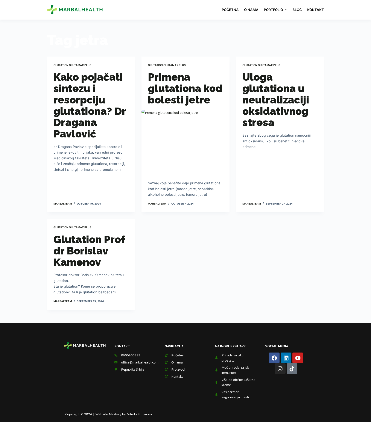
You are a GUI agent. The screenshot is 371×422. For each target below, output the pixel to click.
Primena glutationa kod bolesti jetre (185, 88)
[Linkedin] (286, 358)
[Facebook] (274, 358)
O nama (251, 10)
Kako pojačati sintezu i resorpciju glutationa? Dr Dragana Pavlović (89, 105)
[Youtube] (297, 358)
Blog (297, 10)
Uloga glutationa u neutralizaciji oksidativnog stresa (275, 99)
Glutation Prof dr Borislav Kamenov (89, 250)
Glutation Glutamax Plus (72, 65)
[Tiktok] (292, 368)
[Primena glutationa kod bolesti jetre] (185, 143)
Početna (230, 10)
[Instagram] (280, 368)
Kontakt (315, 10)
